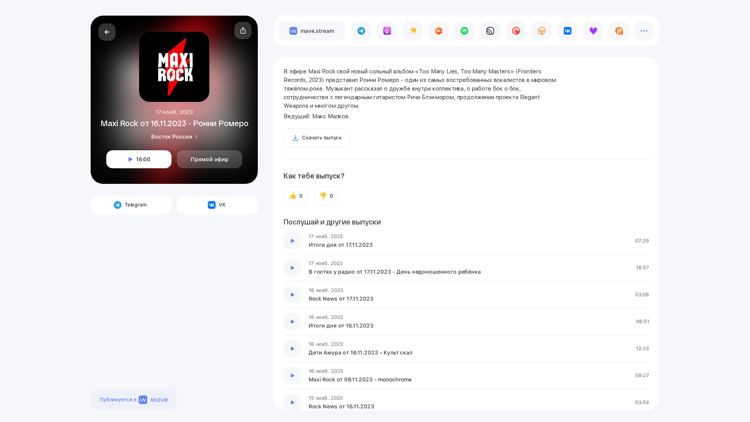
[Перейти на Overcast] (542, 30)
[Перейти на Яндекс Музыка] (413, 30)
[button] (243, 30)
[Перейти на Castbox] (438, 30)
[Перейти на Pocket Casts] (516, 30)
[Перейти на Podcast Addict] (619, 30)
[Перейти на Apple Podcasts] (387, 30)
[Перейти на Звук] (490, 30)
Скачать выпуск (322, 138)
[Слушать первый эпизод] (292, 240)
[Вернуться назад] (107, 32)
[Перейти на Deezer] (593, 30)
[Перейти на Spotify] (464, 30)
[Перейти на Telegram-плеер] (361, 30)
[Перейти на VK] (567, 30)
